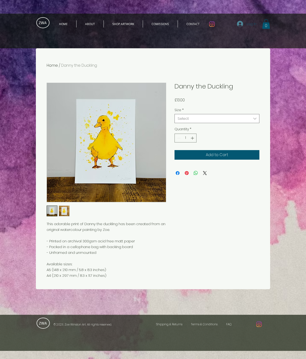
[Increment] (193, 138)
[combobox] (217, 118)
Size (179, 110)
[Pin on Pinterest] (187, 173)
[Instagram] (212, 24)
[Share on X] (205, 173)
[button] (266, 24)
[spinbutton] (185, 138)
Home (52, 65)
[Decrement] (178, 138)
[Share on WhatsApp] (196, 173)
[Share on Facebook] (177, 173)
